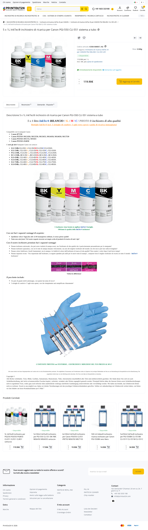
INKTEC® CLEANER (91, 492)
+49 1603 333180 (102, 9)
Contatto (62, 2)
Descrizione (10, 105)
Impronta (33, 492)
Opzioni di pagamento (21, 2)
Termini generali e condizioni (14, 499)
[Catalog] (29, 9)
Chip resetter (89, 495)
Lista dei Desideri (90, 509)
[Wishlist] (84, 38)
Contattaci (88, 515)
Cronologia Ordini (64, 512)
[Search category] (82, 9)
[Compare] (79, 38)
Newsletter (88, 512)
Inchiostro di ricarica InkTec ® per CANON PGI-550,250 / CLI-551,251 (93, 51)
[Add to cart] (22, 447)
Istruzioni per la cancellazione (41, 498)
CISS (58, 493)
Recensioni (26, 104)
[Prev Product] (135, 38)
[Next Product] (140, 38)
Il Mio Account (62, 509)
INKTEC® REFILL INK (65, 490)
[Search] (86, 9)
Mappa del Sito (35, 509)
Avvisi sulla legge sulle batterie (42, 495)
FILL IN (86, 489)
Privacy (5, 496)
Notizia (54, 2)
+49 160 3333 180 (121, 493)
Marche (46, 2)
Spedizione (36, 2)
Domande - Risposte (45, 104)
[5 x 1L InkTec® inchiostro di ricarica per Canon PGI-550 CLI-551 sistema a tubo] (38, 65)
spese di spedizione (94, 62)
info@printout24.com (122, 496)
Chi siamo (7, 2)
